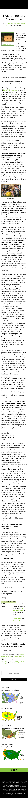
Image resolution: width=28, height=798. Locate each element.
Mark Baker (4, 662)
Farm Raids (9, 656)
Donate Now (14, 679)
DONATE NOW (6, 650)
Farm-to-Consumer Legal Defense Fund (14, 2)
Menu (15, 6)
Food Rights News (18, 656)
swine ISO (4, 664)
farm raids (21, 660)
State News (4, 658)
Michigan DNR (19, 662)
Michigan (12, 662)
